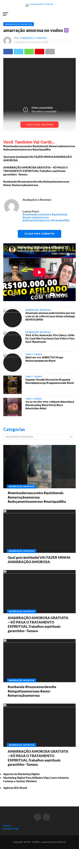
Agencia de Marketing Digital (21, 774)
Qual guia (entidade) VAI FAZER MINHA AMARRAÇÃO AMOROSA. (37, 159)
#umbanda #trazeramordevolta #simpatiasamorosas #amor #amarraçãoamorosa (36, 183)
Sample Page (11, 828)
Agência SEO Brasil (15, 788)
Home (7, 825)
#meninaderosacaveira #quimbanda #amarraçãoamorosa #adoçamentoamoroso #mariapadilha (39, 148)
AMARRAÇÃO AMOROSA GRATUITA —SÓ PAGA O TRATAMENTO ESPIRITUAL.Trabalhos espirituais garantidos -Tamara (35, 171)
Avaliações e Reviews (33, 37)
